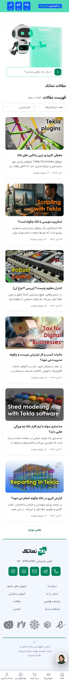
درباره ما (52, 586)
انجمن (17, 609)
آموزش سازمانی (17, 594)
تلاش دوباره (34, 530)
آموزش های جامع (16, 586)
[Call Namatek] (56, 571)
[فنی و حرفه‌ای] (8, 624)
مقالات (17, 601)
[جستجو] (57, 72)
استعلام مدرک (52, 609)
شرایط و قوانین (52, 601)
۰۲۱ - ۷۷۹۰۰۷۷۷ (26, 561)
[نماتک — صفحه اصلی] (34, 551)
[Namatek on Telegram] (45, 571)
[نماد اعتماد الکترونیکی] (60, 624)
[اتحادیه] (47, 624)
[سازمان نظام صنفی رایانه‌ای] (21, 624)
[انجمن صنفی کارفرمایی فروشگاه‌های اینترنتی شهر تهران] (34, 624)
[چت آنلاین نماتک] (61, 659)
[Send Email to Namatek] (34, 571)
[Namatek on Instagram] (13, 571)
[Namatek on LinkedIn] (23, 571)
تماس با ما (52, 594)
